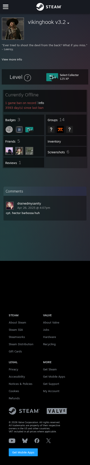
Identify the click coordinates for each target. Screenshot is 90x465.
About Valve (51, 322)
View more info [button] (12, 59)
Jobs (46, 329)
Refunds (14, 398)
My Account (51, 391)
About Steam (17, 322)
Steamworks (17, 337)
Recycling (49, 344)
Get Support (51, 383)
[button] (20, 76)
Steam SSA (16, 329)
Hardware (49, 337)
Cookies (14, 391)
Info (41, 103)
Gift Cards (15, 351)
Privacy (13, 369)
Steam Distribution (21, 344)
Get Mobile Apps (23, 452)
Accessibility (17, 376)
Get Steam (50, 369)
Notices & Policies (20, 383)
